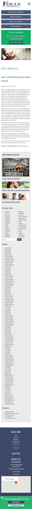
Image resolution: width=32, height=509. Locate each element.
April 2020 (8, 372)
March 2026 (8, 254)
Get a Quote (16, 502)
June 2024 (8, 289)
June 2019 (8, 389)
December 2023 (9, 299)
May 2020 (8, 371)
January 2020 (8, 377)
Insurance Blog (16, 446)
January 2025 (8, 278)
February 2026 (9, 256)
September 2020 (9, 364)
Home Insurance (9, 415)
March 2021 (8, 354)
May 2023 (8, 311)
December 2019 (9, 379)
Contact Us (16, 448)
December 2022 (9, 319)
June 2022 (8, 329)
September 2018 (9, 404)
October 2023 (8, 303)
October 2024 (8, 283)
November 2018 (9, 401)
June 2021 (8, 349)
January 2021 (8, 357)
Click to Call (16, 17)
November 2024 (9, 281)
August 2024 (8, 286)
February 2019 (9, 396)
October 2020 (8, 362)
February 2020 (9, 376)
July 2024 (7, 288)
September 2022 (9, 324)
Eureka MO (18, 146)
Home (16, 435)
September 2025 (9, 264)
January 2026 (8, 258)
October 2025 (8, 263)
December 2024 (9, 279)
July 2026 (7, 248)
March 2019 (8, 394)
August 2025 (8, 266)
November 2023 (9, 301)
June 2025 (8, 269)
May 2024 (8, 291)
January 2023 (8, 317)
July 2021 (7, 347)
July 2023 (7, 308)
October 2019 (8, 382)
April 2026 (8, 253)
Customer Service (16, 441)
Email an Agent (16, 22)
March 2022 (8, 334)
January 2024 (8, 298)
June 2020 (8, 369)
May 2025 (8, 271)
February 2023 (9, 316)
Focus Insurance (24, 146)
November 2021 (9, 341)
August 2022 (8, 326)
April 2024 (8, 293)
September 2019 (9, 384)
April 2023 (8, 313)
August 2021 (8, 346)
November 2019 (9, 381)
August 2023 (8, 306)
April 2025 (8, 273)
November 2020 (9, 361)
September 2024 (9, 284)
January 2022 (8, 337)
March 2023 (8, 314)
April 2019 (8, 392)
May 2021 (8, 351)
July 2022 (7, 327)
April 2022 (8, 332)
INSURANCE (15, 439)
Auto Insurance (8, 146)
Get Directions (16, 42)
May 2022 (8, 331)
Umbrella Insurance (10, 418)
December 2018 (9, 399)
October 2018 (8, 402)
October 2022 (8, 322)
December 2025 (9, 259)
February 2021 (9, 356)
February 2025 (9, 276)
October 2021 (8, 342)
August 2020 (8, 366)
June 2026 (8, 249)
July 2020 (7, 367)
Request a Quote (16, 12)
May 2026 (8, 251)
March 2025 (8, 274)
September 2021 (9, 344)
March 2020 (8, 374)
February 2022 (9, 336)
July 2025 (7, 268)
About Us (16, 437)
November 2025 (9, 261)
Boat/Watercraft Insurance (12, 413)
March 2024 (8, 294)
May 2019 (8, 391)
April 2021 (8, 352)
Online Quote (16, 443)
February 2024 (9, 296)
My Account (16, 26)
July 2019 (7, 387)
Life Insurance (9, 416)
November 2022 (9, 321)
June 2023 (8, 309)
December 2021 (9, 339)
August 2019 (8, 386)
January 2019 (8, 397)
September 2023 (9, 304)
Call (16, 505)
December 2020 (9, 359)
